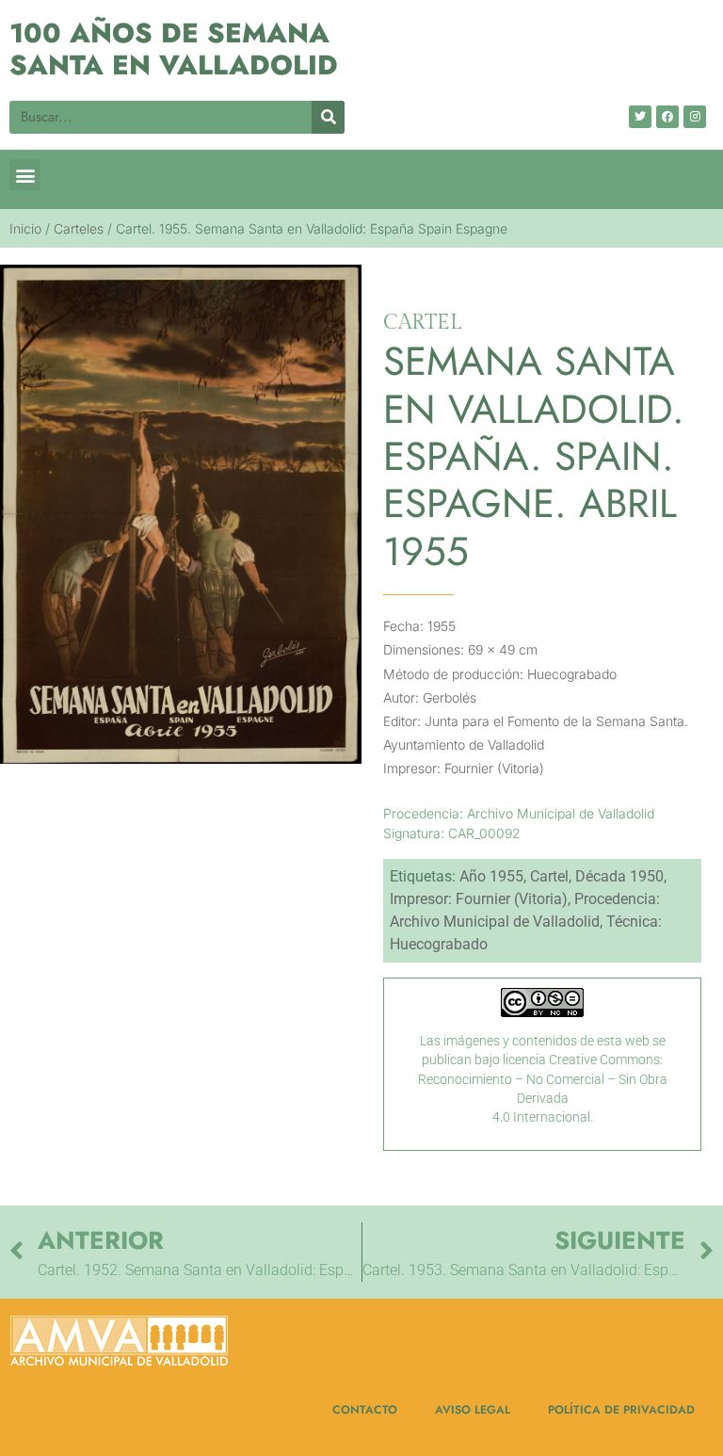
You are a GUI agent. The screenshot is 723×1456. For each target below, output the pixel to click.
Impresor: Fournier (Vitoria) (479, 899)
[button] (24, 174)
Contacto (364, 1409)
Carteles (79, 228)
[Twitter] (640, 116)
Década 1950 (619, 876)
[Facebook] (667, 116)
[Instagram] (694, 116)
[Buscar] (328, 117)
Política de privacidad (621, 1409)
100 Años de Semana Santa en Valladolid (173, 49)
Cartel (549, 876)
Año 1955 (491, 876)
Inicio (25, 228)
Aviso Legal (472, 1409)
